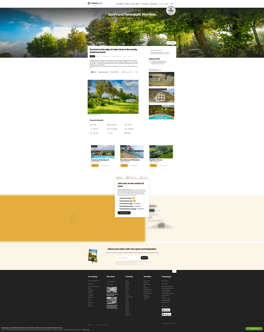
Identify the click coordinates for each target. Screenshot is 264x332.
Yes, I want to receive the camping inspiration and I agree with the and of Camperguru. (132, 262)
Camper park (91, 289)
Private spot (90, 295)
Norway (127, 311)
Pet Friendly (146, 287)
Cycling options (147, 291)
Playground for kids (148, 289)
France (127, 287)
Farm (89, 300)
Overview (91, 43)
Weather (101, 43)
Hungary (127, 307)
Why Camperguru (165, 295)
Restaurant (90, 297)
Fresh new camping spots (93, 286)
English (166, 4)
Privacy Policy (126, 262)
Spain (127, 280)
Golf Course (90, 306)
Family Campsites (105, 56)
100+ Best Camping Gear (93, 280)
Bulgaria (127, 303)
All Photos (172, 42)
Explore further (111, 281)
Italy (126, 291)
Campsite (90, 293)
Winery (89, 288)
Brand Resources (165, 302)
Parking (89, 304)
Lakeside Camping (116, 56)
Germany (128, 295)
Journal (133, 4)
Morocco (127, 309)
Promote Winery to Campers (168, 293)
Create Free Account (124, 212)
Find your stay (91, 283)
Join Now (160, 4)
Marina (89, 298)
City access (146, 295)
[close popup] (256, 300)
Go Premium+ (165, 280)
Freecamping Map (166, 289)
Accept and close (254, 328)
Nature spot (90, 302)
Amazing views (147, 296)
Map (96, 43)
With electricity (147, 284)
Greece (127, 293)
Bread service (147, 280)
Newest (127, 4)
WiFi (144, 286)
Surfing (130, 56)
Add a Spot (110, 284)
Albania (127, 302)
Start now (144, 257)
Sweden (127, 312)
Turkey (127, 300)
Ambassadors (165, 283)
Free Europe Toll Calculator (167, 286)
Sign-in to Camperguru (158, 61)
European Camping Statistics (168, 288)
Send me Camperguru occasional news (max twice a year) (130, 264)
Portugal (127, 282)
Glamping (90, 291)
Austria (127, 286)
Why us (138, 4)
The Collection (120, 4)
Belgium (124, 18)
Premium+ (146, 4)
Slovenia (127, 289)
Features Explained (166, 291)
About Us (164, 297)
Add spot (154, 4)
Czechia (127, 298)
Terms (119, 262)
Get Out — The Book (166, 298)
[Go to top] (174, 271)
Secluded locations (148, 293)
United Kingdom (129, 296)
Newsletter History (166, 300)
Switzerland (128, 314)
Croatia (127, 284)
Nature (124, 56)
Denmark (127, 305)
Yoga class (146, 298)
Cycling (97, 56)
